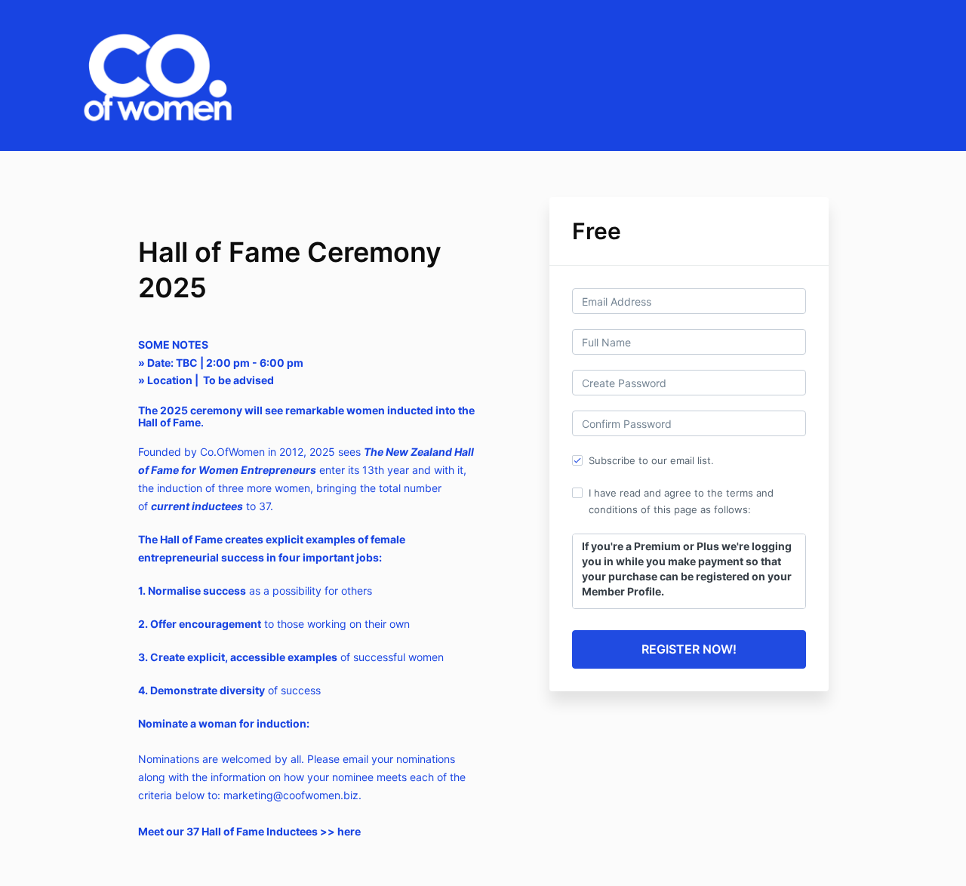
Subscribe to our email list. (651, 460)
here (349, 831)
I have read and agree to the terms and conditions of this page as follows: (681, 501)
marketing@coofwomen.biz (290, 795)
